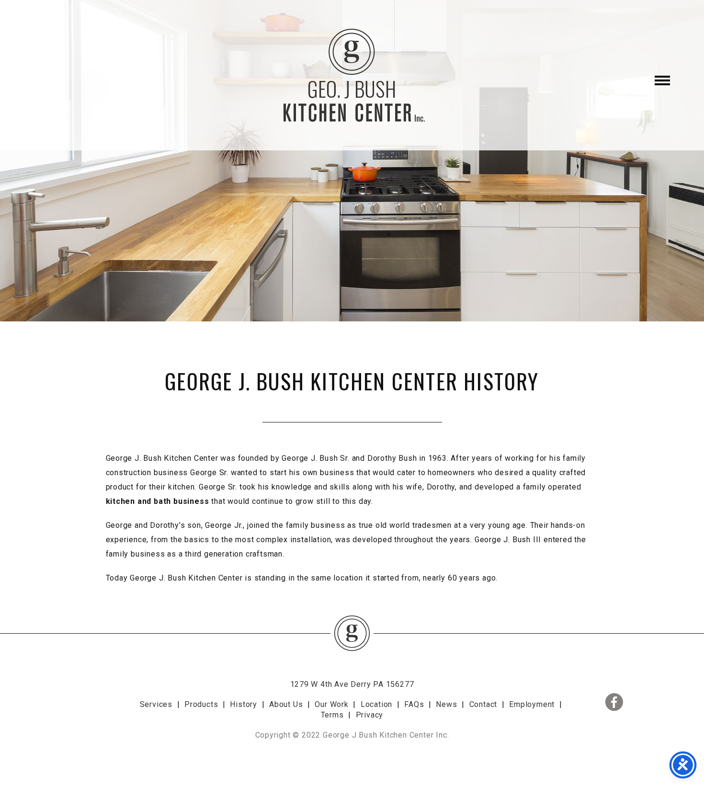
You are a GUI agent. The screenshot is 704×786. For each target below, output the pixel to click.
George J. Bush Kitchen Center (352, 75)
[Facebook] (597, 690)
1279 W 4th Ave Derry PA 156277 (352, 684)
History (243, 704)
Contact (483, 704)
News (446, 704)
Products (201, 704)
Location (376, 704)
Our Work (331, 704)
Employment (532, 704)
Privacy (370, 714)
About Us (286, 704)
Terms (332, 714)
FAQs (414, 704)
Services (156, 704)
